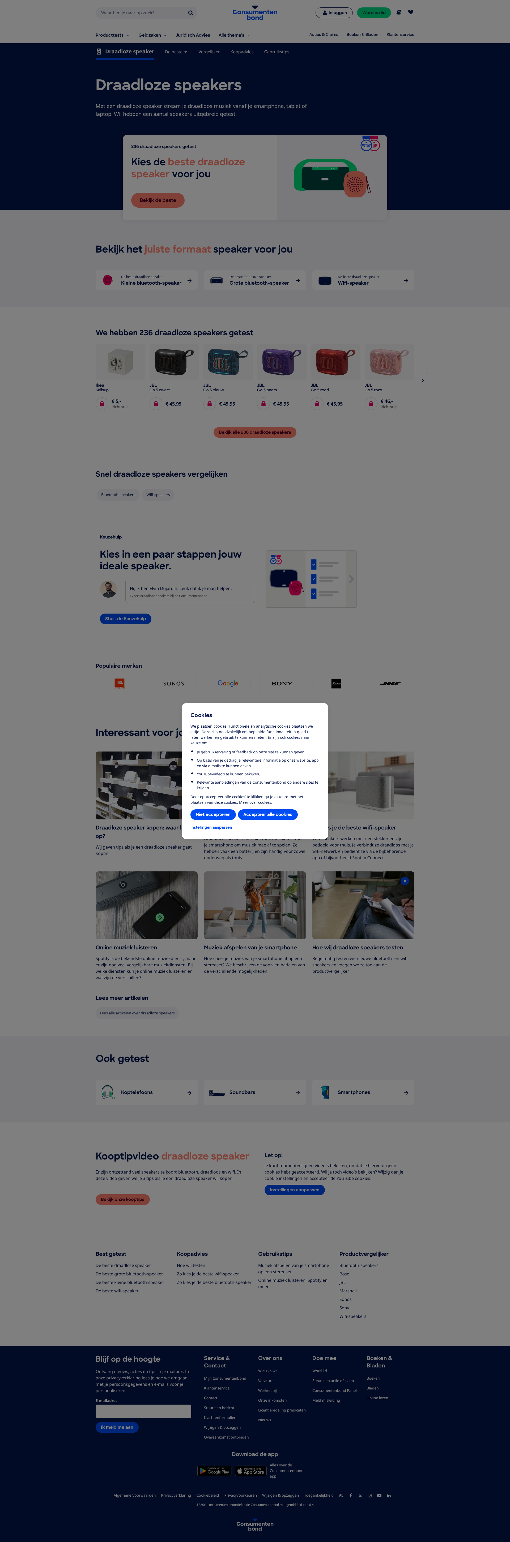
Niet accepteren (213, 814)
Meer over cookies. (255, 802)
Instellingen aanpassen (211, 827)
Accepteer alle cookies (267, 814)
